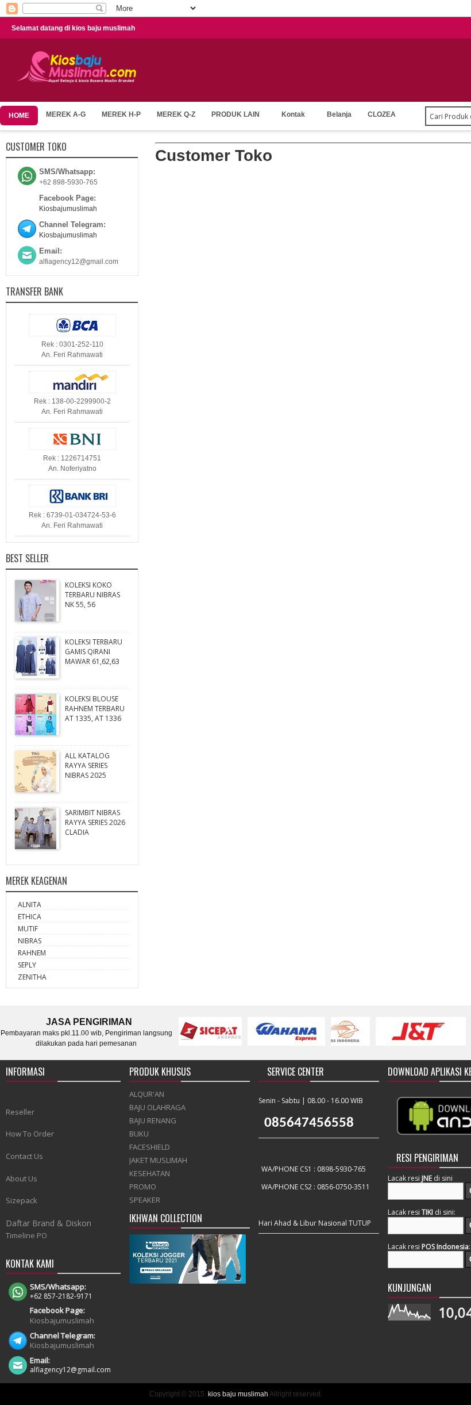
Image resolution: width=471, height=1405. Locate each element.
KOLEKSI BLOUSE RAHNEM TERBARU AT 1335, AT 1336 (95, 708)
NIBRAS (29, 941)
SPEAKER (144, 1200)
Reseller (20, 1112)
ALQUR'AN (146, 1094)
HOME (19, 116)
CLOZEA (382, 114)
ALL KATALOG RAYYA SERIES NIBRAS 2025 (87, 765)
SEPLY (27, 965)
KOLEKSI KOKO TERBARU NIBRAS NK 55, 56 (92, 594)
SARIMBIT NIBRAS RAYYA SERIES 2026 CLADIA (95, 822)
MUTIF (28, 929)
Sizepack (21, 1200)
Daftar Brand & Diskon (48, 1223)
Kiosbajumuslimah (68, 209)
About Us (21, 1178)
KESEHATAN (149, 1173)
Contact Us (24, 1156)
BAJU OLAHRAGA (157, 1107)
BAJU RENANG (152, 1120)
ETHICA (29, 917)
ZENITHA (32, 977)
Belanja (339, 114)
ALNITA (29, 904)
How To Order (30, 1133)
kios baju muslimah (238, 1394)
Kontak (293, 114)
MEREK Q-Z (176, 114)
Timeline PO (26, 1235)
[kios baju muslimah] (80, 67)
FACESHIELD (149, 1147)
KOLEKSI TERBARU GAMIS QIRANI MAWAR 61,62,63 (93, 651)
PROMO (142, 1186)
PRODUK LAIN (235, 114)
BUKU (139, 1133)
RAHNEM (32, 953)
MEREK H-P (121, 114)
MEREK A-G (66, 114)
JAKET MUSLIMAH (158, 1160)
